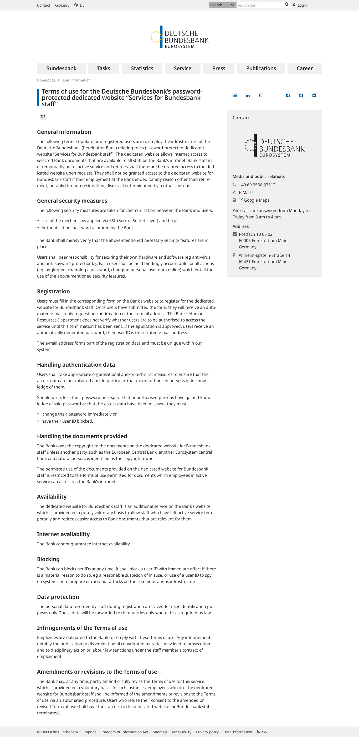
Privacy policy (207, 731)
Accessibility (181, 731)
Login (302, 5)
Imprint (89, 731)
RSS (263, 731)
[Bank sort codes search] (287, 5)
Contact (43, 5)
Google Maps (256, 200)
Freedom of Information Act (124, 731)
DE (82, 5)
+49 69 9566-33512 (257, 185)
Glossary (62, 5)
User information (75, 80)
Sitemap (160, 731)
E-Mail (245, 192)
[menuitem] (61, 68)
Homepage (46, 80)
